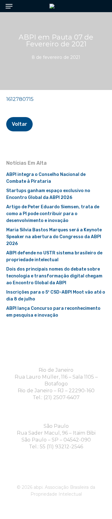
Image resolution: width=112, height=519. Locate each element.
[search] (99, 6)
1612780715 (20, 99)
